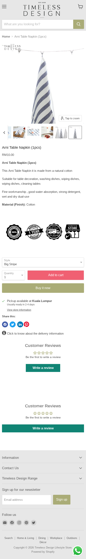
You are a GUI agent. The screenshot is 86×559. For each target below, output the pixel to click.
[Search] (78, 24)
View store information (19, 310)
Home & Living (25, 538)
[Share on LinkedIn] (20, 324)
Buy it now (43, 288)
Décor (43, 542)
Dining (42, 538)
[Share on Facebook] (5, 324)
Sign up (61, 499)
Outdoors (72, 538)
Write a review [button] (43, 368)
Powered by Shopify (43, 551)
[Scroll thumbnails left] (5, 132)
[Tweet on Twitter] (13, 324)
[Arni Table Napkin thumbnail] (19, 132)
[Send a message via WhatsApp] (77, 550)
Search (8, 538)
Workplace (56, 538)
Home (6, 36)
